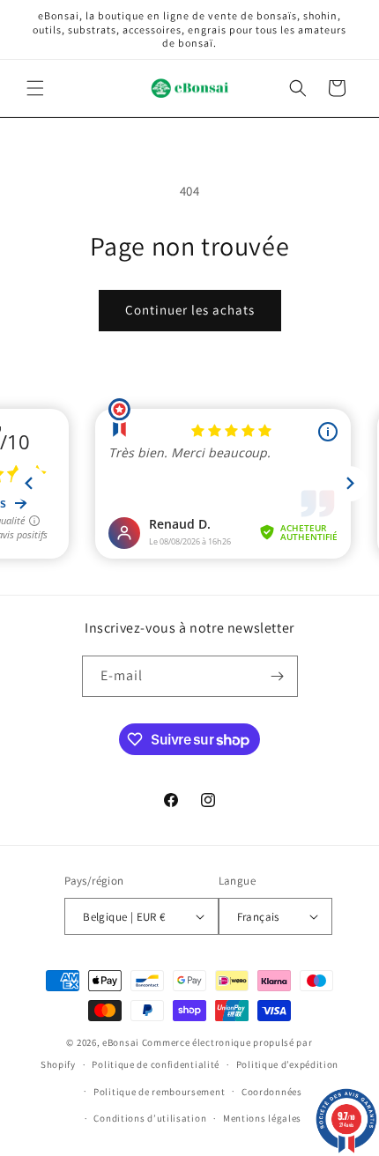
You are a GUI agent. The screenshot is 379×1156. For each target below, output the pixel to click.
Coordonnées (272, 1092)
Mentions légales (262, 1118)
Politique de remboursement (159, 1092)
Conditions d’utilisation (149, 1118)
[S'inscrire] (277, 676)
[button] (35, 88)
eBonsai (120, 1042)
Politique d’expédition (287, 1064)
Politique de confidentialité (155, 1064)
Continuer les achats (190, 309)
